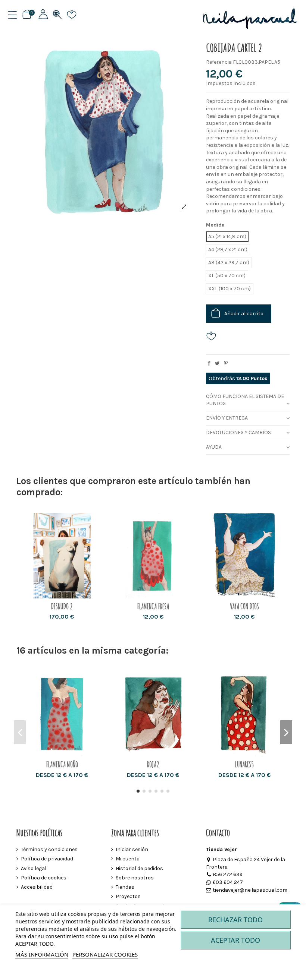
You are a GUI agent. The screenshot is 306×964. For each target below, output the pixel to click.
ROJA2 (153, 764)
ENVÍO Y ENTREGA (227, 418)
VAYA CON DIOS (244, 606)
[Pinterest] (226, 363)
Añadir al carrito (243, 313)
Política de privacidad (47, 859)
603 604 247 (228, 882)
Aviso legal (33, 868)
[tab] (248, 400)
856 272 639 (228, 874)
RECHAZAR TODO (235, 919)
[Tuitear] (217, 363)
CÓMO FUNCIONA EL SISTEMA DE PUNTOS (245, 400)
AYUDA (214, 447)
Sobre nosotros (135, 878)
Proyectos (128, 896)
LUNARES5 (244, 764)
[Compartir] (208, 363)
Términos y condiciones (49, 849)
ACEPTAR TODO (235, 940)
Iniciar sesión (132, 849)
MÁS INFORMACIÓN (41, 954)
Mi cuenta (128, 859)
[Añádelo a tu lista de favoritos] (214, 336)
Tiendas (125, 887)
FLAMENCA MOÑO (62, 764)
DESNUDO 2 (62, 606)
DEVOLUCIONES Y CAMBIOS (238, 432)
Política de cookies (43, 878)
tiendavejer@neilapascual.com (250, 890)
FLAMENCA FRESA (153, 606)
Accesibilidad (37, 887)
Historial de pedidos (139, 868)
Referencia (219, 62)
